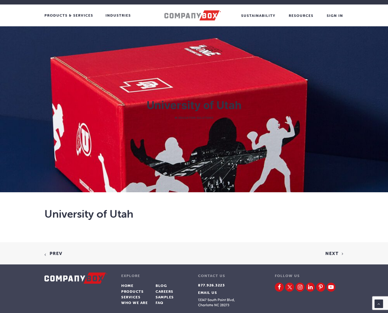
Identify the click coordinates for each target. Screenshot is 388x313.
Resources (301, 15)
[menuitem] (74, 15)
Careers (164, 291)
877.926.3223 (211, 285)
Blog (161, 285)
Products (132, 291)
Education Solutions (196, 117)
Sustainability (258, 15)
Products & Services (68, 15)
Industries (118, 15)
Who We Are (134, 302)
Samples (165, 297)
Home (127, 285)
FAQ (159, 302)
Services (130, 297)
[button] (279, 287)
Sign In (335, 15)
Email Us (207, 292)
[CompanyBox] (192, 15)
